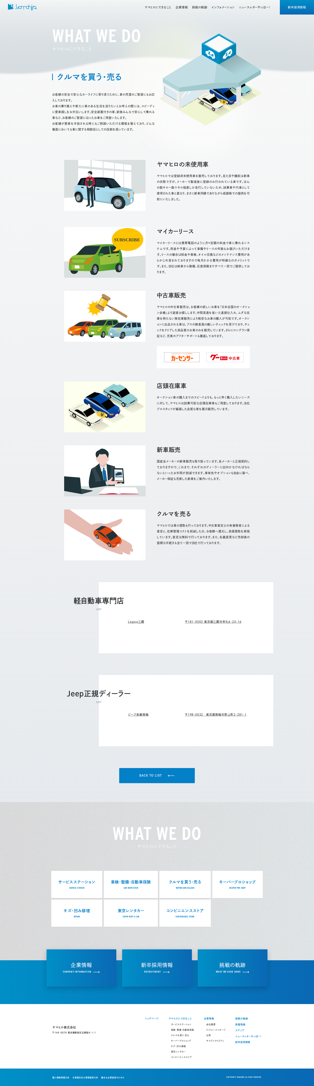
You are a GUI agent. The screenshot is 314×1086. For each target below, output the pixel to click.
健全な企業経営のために (113, 1078)
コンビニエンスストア (181, 1057)
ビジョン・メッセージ (215, 1030)
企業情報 (182, 7)
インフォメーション (223, 7)
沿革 (208, 1035)
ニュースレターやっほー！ (255, 7)
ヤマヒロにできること (158, 7)
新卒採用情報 (297, 7)
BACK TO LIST (150, 775)
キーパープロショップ (181, 1041)
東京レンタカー (178, 1052)
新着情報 (240, 1024)
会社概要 (211, 1024)
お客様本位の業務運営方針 (85, 1078)
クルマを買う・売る (180, 1035)
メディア (239, 1030)
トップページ (152, 1018)
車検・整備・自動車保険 (182, 1030)
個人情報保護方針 (60, 1078)
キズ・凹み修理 (178, 1046)
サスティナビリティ (215, 1041)
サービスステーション (181, 1024)
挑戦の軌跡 (199, 7)
